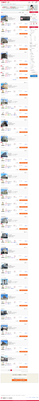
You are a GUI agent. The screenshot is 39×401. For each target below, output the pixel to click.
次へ (28, 19)
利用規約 (30, 397)
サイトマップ (27, 397)
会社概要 (37, 397)
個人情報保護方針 (34, 397)
